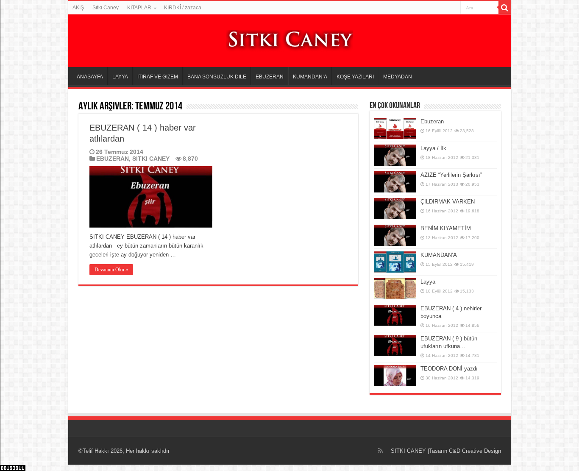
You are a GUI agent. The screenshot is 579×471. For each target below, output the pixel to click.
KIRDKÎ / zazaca (182, 8)
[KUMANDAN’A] (395, 262)
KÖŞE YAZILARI (355, 77)
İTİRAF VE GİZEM (157, 77)
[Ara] (504, 7)
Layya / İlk (433, 148)
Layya (427, 282)
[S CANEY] (289, 39)
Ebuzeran (432, 121)
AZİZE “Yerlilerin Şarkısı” (451, 175)
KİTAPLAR (139, 8)
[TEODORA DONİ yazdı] (395, 375)
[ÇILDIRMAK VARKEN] (395, 208)
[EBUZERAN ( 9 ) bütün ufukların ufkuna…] (395, 345)
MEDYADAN (397, 77)
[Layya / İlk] (395, 155)
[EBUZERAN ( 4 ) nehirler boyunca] (395, 315)
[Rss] (380, 451)
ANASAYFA (90, 77)
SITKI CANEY (151, 158)
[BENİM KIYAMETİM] (395, 235)
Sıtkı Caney (105, 8)
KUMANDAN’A (310, 77)
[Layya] (395, 288)
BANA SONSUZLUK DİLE (216, 77)
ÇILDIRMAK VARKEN (447, 201)
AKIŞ (78, 8)
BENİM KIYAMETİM (445, 228)
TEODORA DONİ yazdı (449, 368)
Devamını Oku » (111, 270)
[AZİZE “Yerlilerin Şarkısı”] (395, 181)
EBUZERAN (270, 77)
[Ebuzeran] (395, 128)
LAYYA (120, 77)
